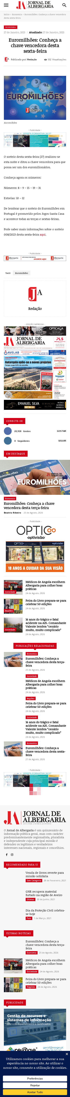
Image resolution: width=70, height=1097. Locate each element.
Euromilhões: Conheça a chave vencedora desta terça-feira (29, 505)
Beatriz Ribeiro (12, 512)
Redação (32, 59)
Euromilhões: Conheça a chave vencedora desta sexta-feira (45, 751)
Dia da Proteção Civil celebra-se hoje (45, 912)
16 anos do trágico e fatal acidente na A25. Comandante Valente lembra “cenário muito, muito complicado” (46, 624)
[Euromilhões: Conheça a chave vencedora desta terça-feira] (35, 477)
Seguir (62, 440)
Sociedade (10, 591)
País (29, 918)
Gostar (61, 431)
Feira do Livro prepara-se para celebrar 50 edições (46, 602)
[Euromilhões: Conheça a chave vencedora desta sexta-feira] (13, 748)
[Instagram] (12, 855)
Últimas (30, 899)
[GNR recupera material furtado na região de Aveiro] (13, 897)
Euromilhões (21, 273)
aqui (43, 234)
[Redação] (7, 59)
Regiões (9, 610)
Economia (17, 14)
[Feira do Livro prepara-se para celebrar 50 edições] (13, 606)
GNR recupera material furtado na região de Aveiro (44, 893)
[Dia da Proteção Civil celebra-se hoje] (13, 916)
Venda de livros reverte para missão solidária (45, 874)
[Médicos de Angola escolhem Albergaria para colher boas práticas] (13, 587)
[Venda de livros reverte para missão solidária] (13, 878)
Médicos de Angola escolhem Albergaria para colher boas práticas (45, 585)
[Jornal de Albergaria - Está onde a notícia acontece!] (35, 5)
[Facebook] (6, 855)
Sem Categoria (34, 880)
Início (7, 14)
